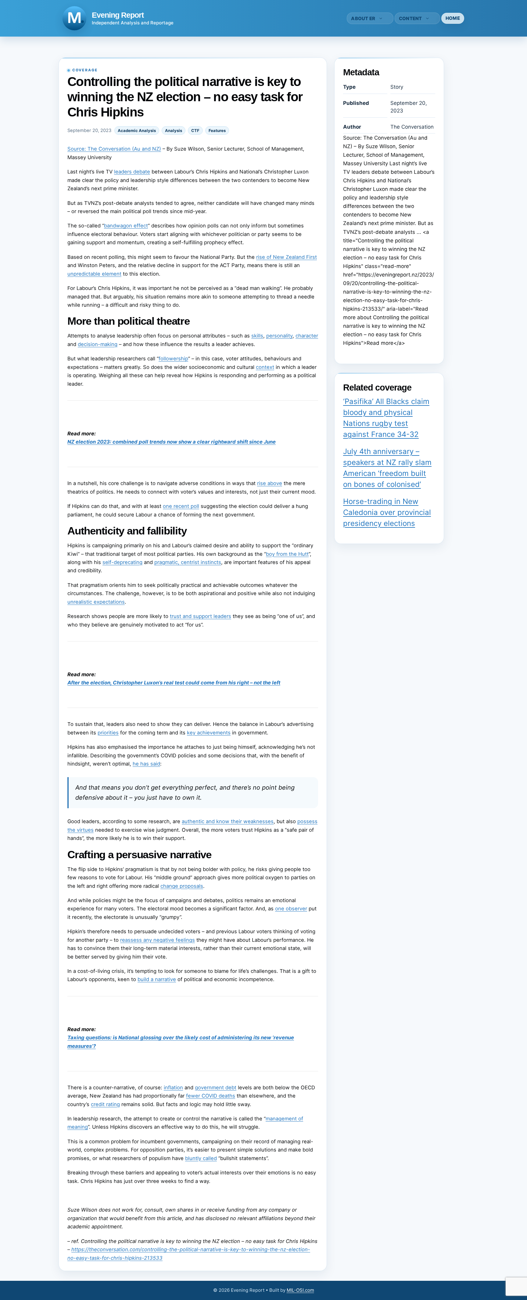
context (265, 367)
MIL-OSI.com (300, 1290)
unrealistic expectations (96, 602)
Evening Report (118, 15)
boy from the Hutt (287, 554)
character (307, 336)
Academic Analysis (137, 130)
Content (410, 18)
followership (173, 358)
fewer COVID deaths (210, 1096)
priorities (108, 733)
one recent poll (181, 506)
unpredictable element (94, 274)
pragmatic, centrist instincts (187, 562)
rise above (269, 483)
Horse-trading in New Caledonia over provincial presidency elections (387, 512)
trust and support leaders (200, 616)
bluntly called (201, 1158)
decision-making (97, 344)
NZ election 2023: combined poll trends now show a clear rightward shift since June (171, 442)
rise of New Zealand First (286, 257)
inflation (173, 1087)
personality (279, 336)
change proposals (181, 886)
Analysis (173, 130)
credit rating (105, 1104)
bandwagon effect (126, 226)
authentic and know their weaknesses (228, 821)
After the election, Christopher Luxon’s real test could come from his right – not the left (173, 683)
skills (257, 336)
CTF (195, 130)
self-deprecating (122, 562)
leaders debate (132, 172)
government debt (215, 1087)
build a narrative (157, 979)
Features (217, 130)
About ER (363, 18)
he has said (146, 764)
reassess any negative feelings (157, 940)
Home (453, 18)
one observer (291, 908)
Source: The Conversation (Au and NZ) (114, 149)
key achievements (209, 733)
